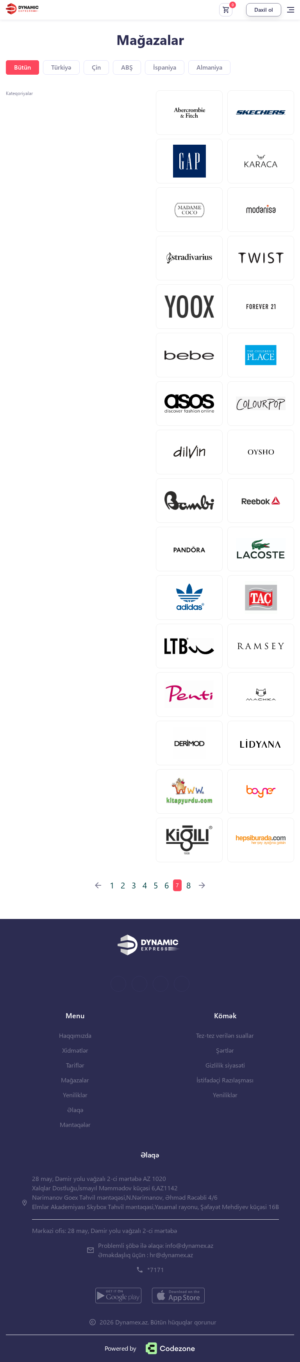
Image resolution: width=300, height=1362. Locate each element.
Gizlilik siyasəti (225, 1065)
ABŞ (127, 67)
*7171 (155, 1269)
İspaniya (164, 67)
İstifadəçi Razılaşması (225, 1080)
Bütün (22, 67)
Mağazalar (75, 1080)
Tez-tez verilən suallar (225, 1035)
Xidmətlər (75, 1050)
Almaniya (209, 67)
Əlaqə (75, 1109)
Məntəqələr (75, 1124)
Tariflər (75, 1065)
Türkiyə (61, 67)
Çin (96, 67)
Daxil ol (263, 9)
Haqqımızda (75, 1035)
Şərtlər (225, 1050)
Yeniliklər (75, 1095)
